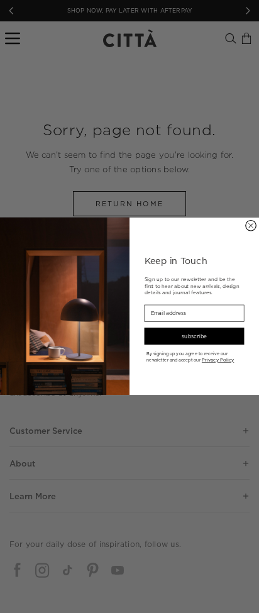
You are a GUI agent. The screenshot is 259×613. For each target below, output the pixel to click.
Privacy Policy (218, 360)
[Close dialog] (251, 226)
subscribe (194, 336)
